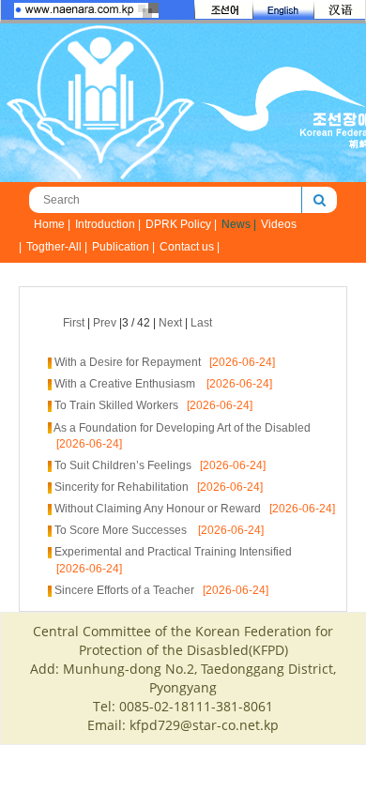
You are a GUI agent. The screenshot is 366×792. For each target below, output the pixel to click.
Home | (52, 224)
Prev (104, 322)
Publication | (123, 246)
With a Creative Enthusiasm (126, 383)
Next (170, 322)
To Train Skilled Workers (116, 405)
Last (201, 322)
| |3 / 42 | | (137, 322)
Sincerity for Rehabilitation (121, 487)
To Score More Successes (122, 530)
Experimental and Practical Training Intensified (173, 551)
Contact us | (190, 246)
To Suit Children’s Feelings (122, 465)
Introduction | (108, 224)
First (73, 322)
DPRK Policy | (181, 224)
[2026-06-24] (238, 362)
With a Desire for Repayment (127, 362)
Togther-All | (56, 246)
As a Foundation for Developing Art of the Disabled (182, 427)
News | (238, 224)
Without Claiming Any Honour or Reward (157, 508)
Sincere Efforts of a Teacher (124, 590)
